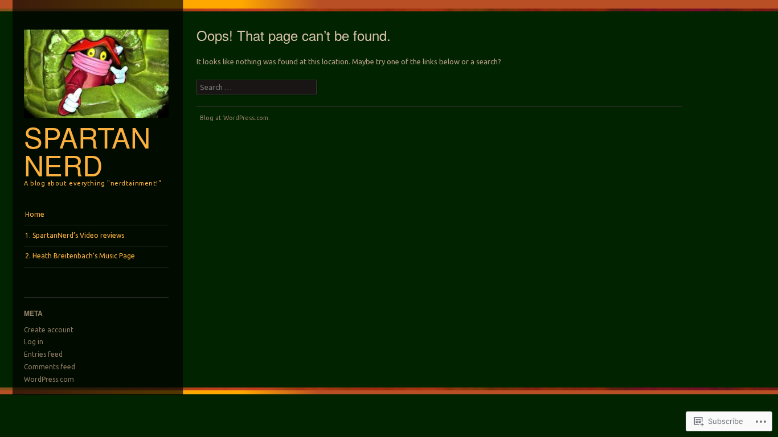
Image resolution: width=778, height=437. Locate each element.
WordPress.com (49, 379)
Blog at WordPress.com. (235, 117)
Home (34, 214)
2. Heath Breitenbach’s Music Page (80, 255)
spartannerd (87, 150)
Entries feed (43, 354)
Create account (48, 329)
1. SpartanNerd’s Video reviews (74, 235)
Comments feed (49, 366)
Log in (33, 341)
